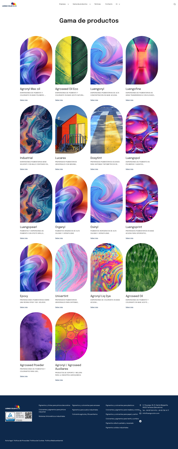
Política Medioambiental (54, 440)
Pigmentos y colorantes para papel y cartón (122, 414)
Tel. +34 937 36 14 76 (150, 410)
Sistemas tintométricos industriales (52, 416)
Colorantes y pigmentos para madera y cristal (122, 410)
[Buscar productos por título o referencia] (170, 4)
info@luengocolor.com (151, 413)
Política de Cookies (37, 440)
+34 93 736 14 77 (163, 410)
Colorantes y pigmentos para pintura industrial (52, 411)
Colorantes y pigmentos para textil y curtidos (122, 419)
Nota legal (9, 440)
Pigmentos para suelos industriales (85, 410)
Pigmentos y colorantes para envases (86, 405)
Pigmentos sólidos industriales (117, 427)
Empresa (62, 4)
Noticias (98, 4)
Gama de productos (80, 4)
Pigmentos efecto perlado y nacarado (120, 423)
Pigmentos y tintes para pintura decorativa (54, 405)
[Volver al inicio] (4, 446)
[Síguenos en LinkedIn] (140, 421)
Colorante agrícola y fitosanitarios (85, 414)
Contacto (108, 4)
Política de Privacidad (21, 440)
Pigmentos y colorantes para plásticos (120, 405)
